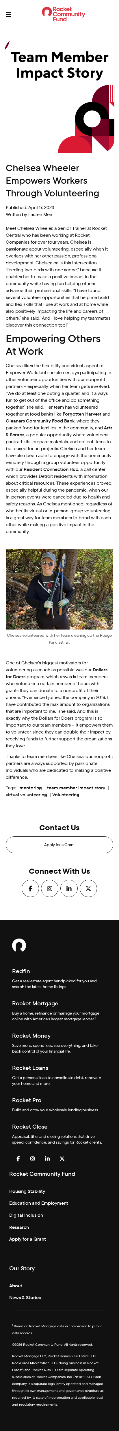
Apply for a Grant (59, 844)
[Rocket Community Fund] (63, 14)
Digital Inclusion (26, 1215)
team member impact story (76, 788)
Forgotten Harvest (82, 414)
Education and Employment (38, 1203)
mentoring (31, 788)
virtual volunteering (26, 795)
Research (19, 1227)
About (15, 1286)
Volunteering (65, 795)
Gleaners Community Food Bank (40, 421)
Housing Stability (27, 1191)
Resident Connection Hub (51, 469)
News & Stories (25, 1297)
